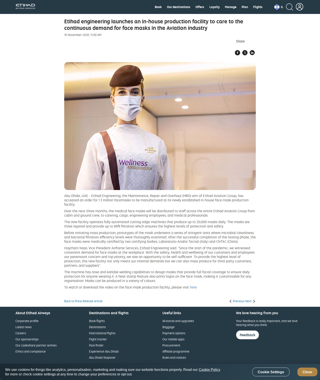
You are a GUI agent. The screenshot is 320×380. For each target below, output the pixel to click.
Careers (20, 333)
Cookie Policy (209, 370)
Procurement (171, 345)
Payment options (173, 333)
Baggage (168, 327)
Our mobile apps (173, 339)
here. (193, 287)
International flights (102, 333)
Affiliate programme (175, 351)
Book (158, 7)
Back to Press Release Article (83, 301)
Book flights (97, 321)
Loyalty (214, 7)
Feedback (247, 334)
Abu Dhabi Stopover (102, 357)
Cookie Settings (271, 372)
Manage (230, 7)
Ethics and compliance (30, 351)
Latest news (23, 327)
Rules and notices (174, 357)
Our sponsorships (27, 339)
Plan (245, 7)
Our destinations (178, 7)
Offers (199, 7)
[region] (160, 372)
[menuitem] (158, 7)
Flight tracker (98, 339)
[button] (278, 7)
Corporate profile (27, 321)
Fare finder (96, 345)
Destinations (97, 327)
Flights (258, 7)
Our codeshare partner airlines (36, 345)
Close (307, 372)
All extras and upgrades (178, 321)
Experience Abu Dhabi (104, 351)
